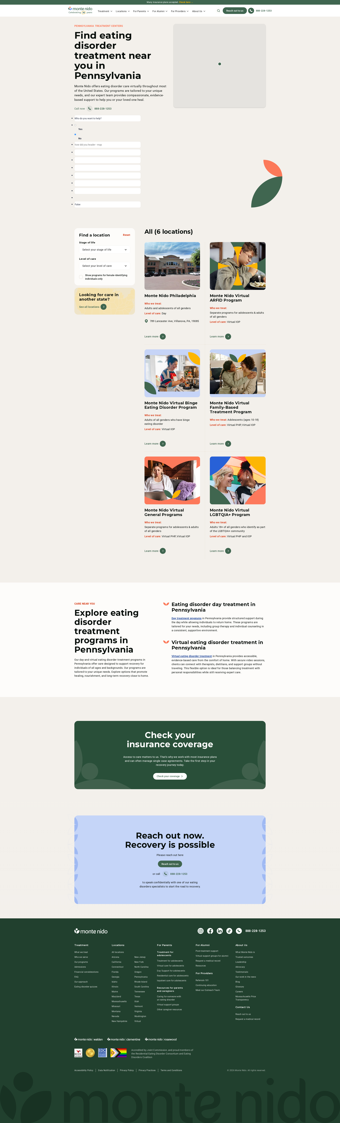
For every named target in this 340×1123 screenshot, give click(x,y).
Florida (115, 972)
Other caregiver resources (169, 1009)
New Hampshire (119, 1021)
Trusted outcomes (244, 957)
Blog (237, 982)
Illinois (115, 986)
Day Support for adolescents (171, 970)
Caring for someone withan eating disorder (169, 998)
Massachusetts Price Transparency (245, 998)
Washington (140, 1016)
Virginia (138, 1011)
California (116, 962)
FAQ (76, 977)
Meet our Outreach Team (208, 990)
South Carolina (141, 986)
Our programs (81, 962)
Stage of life (87, 242)
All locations (118, 952)
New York (139, 962)
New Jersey (140, 957)
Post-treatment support (207, 951)
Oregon (137, 972)
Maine (115, 991)
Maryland (116, 996)
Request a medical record (208, 961)
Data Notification (106, 1070)
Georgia (115, 977)
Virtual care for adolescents (170, 965)
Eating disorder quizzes (85, 986)
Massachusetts (119, 1001)
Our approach (81, 982)
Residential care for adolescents (172, 975)
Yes (80, 129)
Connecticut (117, 967)
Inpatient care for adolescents (171, 980)
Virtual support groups (168, 1004)
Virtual (137, 1021)
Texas (137, 996)
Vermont (138, 1006)
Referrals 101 (202, 980)
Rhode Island (140, 982)
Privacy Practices (147, 1070)
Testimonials (241, 972)
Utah (136, 1001)
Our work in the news (245, 977)
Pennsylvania (141, 977)
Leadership (240, 962)
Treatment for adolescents (170, 961)
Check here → (186, 2)
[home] (80, 11)
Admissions (80, 967)
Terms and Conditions (171, 1070)
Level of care (87, 258)
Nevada (115, 1016)
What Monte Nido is (245, 952)
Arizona (115, 957)
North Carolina (141, 967)
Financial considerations (86, 972)
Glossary (239, 986)
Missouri (116, 1006)
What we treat (81, 952)
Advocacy (240, 967)
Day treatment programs (187, 618)
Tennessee (139, 991)
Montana (116, 1011)
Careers (239, 991)
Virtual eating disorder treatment (192, 656)
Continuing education (206, 985)
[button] (105, 11)
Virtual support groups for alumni (212, 956)
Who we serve (81, 957)
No (80, 138)
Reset (126, 234)
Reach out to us (234, 10)
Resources (201, 965)
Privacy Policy (127, 1070)
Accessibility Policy (83, 1070)
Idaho (114, 982)
